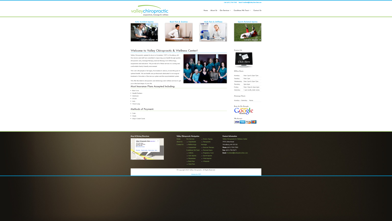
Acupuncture (192, 147)
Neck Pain (191, 164)
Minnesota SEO (196, 174)
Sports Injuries (207, 156)
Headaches (192, 158)
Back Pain (191, 161)
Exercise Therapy (208, 147)
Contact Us (257, 10)
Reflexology (192, 144)
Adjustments (192, 142)
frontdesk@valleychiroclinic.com (237, 153)
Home (206, 10)
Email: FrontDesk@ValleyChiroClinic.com (250, 2)
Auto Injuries (192, 156)
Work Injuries (207, 158)
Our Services (224, 10)
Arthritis (190, 153)
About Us (213, 10)
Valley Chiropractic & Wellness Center (235, 139)
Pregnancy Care (208, 153)
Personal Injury (208, 150)
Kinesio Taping (207, 139)
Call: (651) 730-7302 (230, 2)
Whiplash (206, 161)
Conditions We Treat (241, 10)
